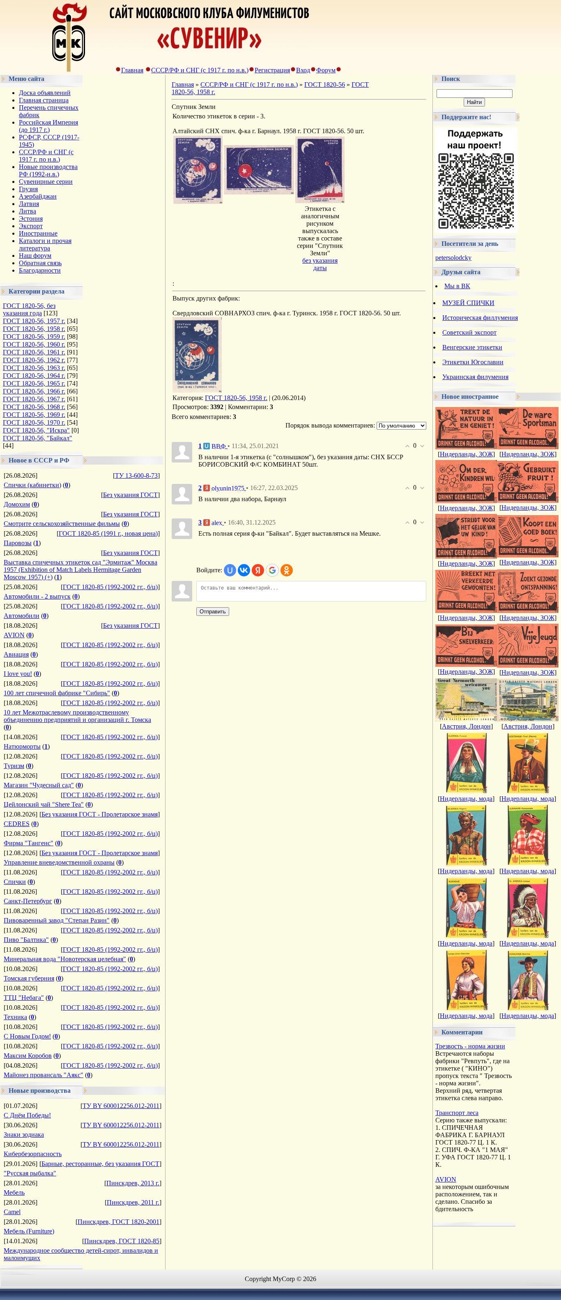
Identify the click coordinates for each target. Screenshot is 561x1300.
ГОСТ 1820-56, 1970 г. (34, 422)
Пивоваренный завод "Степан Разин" (57, 920)
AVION (14, 634)
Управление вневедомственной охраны (59, 862)
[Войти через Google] (272, 570)
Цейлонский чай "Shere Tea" (44, 804)
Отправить (213, 611)
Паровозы (18, 542)
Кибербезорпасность (33, 1153)
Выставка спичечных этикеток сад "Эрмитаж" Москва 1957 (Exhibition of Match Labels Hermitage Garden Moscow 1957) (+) (80, 570)
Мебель (14, 1192)
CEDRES (17, 823)
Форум (326, 70)
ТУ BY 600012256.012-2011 (121, 1105)
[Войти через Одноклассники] (286, 570)
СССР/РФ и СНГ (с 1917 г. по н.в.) (199, 70)
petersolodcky (453, 257)
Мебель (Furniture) (29, 1231)
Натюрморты (22, 746)
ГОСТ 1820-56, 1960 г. (34, 344)
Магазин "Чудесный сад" (39, 785)
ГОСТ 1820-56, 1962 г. (34, 359)
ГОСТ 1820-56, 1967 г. (34, 399)
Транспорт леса (456, 1112)
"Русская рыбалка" (30, 1173)
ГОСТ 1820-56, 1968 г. (34, 406)
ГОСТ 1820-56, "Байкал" (37, 438)
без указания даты (320, 264)
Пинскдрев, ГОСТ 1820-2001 (118, 1221)
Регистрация (272, 70)
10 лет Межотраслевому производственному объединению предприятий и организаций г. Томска (77, 716)
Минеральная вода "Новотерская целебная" (65, 958)
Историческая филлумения (480, 317)
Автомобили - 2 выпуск (37, 596)
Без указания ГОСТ (130, 494)
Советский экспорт (469, 332)
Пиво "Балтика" (26, 939)
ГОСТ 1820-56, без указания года (29, 309)
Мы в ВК (457, 285)
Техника (15, 1016)
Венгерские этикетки (472, 347)
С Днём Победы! (27, 1115)
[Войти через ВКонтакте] (244, 570)
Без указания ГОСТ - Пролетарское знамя (99, 814)
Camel (12, 1211)
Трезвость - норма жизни (470, 1046)
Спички (15, 881)
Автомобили (21, 615)
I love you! (18, 673)
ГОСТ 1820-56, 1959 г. (34, 336)
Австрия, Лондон (466, 726)
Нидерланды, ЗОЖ (466, 454)
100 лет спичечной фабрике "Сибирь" (57, 692)
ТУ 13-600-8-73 (136, 475)
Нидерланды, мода (466, 798)
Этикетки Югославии (473, 362)
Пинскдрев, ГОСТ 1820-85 (121, 1241)
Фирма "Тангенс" (28, 843)
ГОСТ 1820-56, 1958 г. (34, 328)
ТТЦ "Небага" (24, 997)
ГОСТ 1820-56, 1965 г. (34, 383)
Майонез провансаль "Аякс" (43, 1074)
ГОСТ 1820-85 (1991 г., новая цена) (108, 533)
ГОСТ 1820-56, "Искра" (36, 430)
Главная (132, 70)
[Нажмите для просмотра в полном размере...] (198, 201)
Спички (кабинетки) (32, 484)
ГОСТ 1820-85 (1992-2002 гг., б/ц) (110, 586)
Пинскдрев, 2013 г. (132, 1183)
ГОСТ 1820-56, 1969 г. (34, 414)
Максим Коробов (28, 1055)
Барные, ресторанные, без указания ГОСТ (100, 1163)
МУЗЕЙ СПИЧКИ (468, 302)
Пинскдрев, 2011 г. (133, 1202)
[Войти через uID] (230, 570)
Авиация (16, 654)
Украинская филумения (475, 376)
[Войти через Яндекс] (258, 570)
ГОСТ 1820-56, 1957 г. (34, 320)
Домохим (17, 504)
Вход (303, 70)
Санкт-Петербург (28, 901)
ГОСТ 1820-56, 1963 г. (34, 367)
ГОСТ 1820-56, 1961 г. (34, 352)
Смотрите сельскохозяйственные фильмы (62, 523)
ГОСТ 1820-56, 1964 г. (34, 375)
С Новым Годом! (27, 1036)
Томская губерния (29, 978)
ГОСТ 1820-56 (324, 84)
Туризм (14, 765)
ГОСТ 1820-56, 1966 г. (34, 391)
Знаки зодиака (24, 1134)
